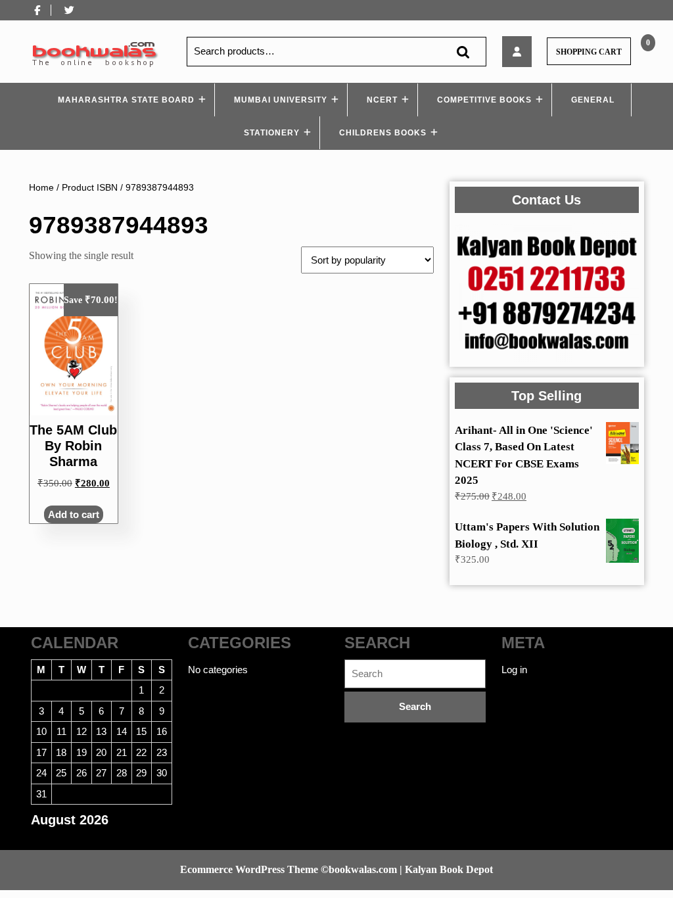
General (593, 100)
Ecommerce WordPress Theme (249, 869)
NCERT (382, 100)
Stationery (272, 132)
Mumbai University (280, 100)
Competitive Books (484, 100)
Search (463, 51)
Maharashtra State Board (126, 100)
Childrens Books (383, 132)
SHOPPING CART (589, 52)
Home (41, 188)
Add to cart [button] (73, 514)
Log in (514, 669)
